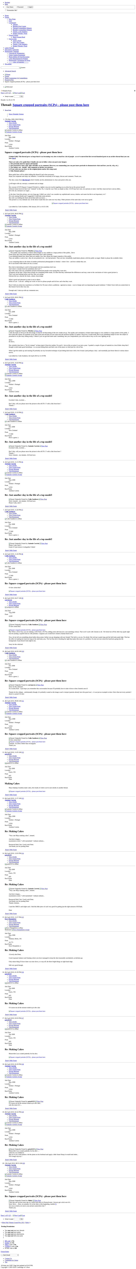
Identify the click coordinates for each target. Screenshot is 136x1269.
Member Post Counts (19, 26)
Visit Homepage (14, 128)
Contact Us (8, 1258)
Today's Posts (17, 41)
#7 (22, 510)
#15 (22, 917)
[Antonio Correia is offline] (13, 132)
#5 (22, 412)
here (13, 158)
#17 (22, 1018)
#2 (22, 213)
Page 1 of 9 (4, 93)
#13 (23, 798)
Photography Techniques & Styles (19, 60)
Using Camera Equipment (17, 55)
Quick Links (13, 39)
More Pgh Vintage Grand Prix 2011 (13, 1222)
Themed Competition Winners (22, 28)
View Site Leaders (18, 42)
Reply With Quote (11, 210)
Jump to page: (9, 96)
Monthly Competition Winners (22, 30)
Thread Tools (8, 110)
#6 (22, 462)
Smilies (7, 1243)
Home (7, 15)
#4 (22, 363)
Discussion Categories (12, 49)
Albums (15, 24)
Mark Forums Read (19, 37)
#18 (22, 1064)
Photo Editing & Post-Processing (19, 57)
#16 (22, 972)
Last (19, 93)
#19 (22, 1112)
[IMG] (7, 1244)
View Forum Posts (14, 125)
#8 (22, 554)
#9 (22, 598)
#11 (23, 701)
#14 (22, 853)
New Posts (12, 19)
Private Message (14, 126)
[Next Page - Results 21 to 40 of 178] (15, 93)
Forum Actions (13, 35)
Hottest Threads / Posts (20, 33)
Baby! (27, 1222)
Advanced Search (10, 71)
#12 (23, 752)
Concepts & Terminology (17, 53)
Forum (7, 17)
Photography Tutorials (12, 51)
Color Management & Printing (18, 58)
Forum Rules (5, 1251)
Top (6, 1262)
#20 (23, 1163)
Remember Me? (12, 10)
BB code (7, 1241)
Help (6, 4)
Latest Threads (9, 48)
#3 (22, 297)
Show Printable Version (16, 114)
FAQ (10, 21)
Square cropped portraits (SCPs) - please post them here (51, 105)
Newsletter (8, 64)
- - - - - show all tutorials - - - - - (18, 62)
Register (7, 2)
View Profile (13, 123)
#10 (23, 651)
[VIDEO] (8, 1246)
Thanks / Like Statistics (20, 32)
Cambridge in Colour (11, 1260)
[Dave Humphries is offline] (20, 930)
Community (12, 23)
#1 (22, 119)
